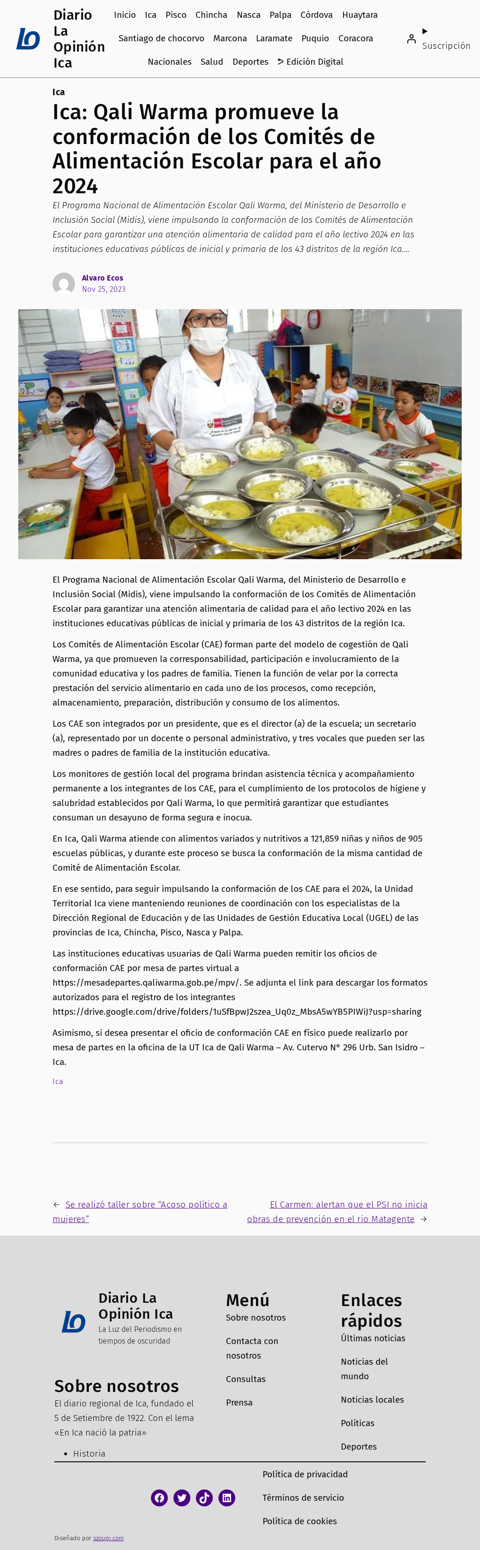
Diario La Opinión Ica (79, 39)
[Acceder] (411, 39)
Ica (58, 92)
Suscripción (446, 45)
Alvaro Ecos (103, 278)
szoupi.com (108, 1538)
